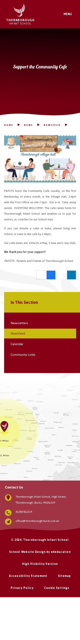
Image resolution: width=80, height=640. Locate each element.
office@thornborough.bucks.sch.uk (37, 521)
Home (8, 125)
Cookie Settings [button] (56, 588)
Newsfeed (52, 125)
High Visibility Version (40, 564)
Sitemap (64, 576)
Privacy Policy (22, 588)
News (28, 125)
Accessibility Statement (28, 576)
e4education (61, 552)
